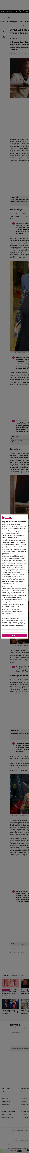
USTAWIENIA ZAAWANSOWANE (14, 631)
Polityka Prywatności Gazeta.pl (10, 581)
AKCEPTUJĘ (14, 635)
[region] (14, 576)
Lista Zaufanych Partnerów (18, 625)
